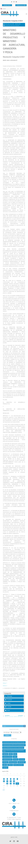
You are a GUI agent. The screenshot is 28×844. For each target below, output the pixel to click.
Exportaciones (13, 762)
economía (22, 759)
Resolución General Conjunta (12, 25)
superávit (5, 767)
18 (7, 783)
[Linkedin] (14, 841)
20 (14, 783)
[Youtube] (17, 841)
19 (10, 783)
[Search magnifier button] (25, 726)
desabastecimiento (7, 759)
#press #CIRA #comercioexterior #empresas (13, 747)
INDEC (4, 764)
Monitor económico (18, 764)
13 (14, 781)
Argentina (5, 754)
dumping (16, 759)
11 (7, 781)
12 (10, 781)
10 (4, 781)
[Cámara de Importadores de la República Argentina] (10, 13)
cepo (15, 754)
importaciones (21, 762)
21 (17, 783)
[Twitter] (10, 841)
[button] (14, 696)
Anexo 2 (5, 685)
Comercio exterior (7, 756)
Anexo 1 (5, 683)
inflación (10, 764)
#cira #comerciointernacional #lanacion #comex (14, 742)
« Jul (3, 789)
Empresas (5, 762)
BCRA (11, 754)
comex (14, 756)
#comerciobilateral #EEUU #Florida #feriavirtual (14, 745)
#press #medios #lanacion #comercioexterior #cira (13, 751)
